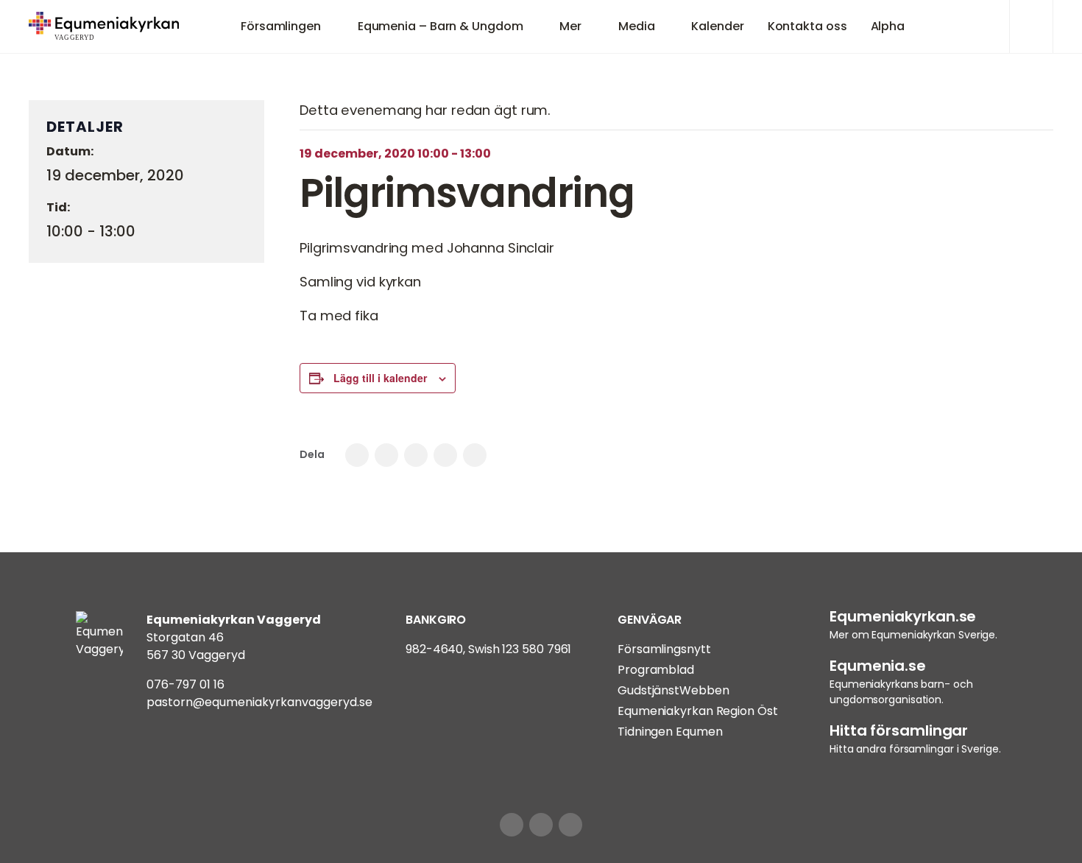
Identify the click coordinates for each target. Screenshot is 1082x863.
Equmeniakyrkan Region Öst (698, 710)
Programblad (656, 669)
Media (636, 26)
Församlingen (281, 26)
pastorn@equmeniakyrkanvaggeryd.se (259, 702)
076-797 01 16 (185, 684)
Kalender (717, 26)
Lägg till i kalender (380, 377)
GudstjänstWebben (673, 690)
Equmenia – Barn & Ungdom (440, 26)
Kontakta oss (807, 26)
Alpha (888, 26)
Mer (570, 26)
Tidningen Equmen (670, 731)
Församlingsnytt (664, 649)
